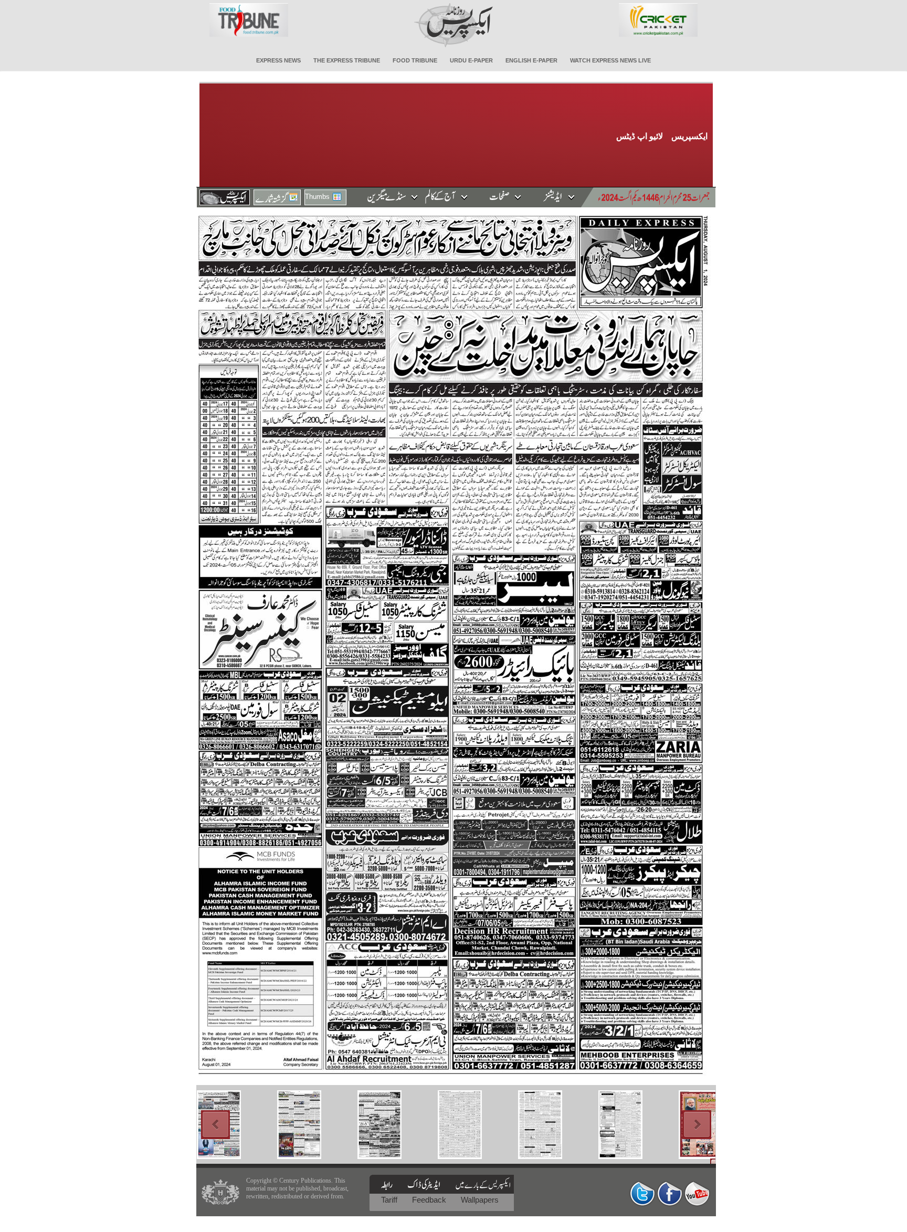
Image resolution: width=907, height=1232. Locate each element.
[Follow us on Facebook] (669, 1193)
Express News (278, 60)
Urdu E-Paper (471, 60)
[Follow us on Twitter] (642, 1193)
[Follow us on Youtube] (697, 1193)
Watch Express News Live (610, 60)
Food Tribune (415, 60)
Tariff (390, 1199)
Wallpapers (480, 1199)
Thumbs (317, 197)
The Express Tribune (346, 60)
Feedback (430, 1199)
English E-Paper (531, 60)
